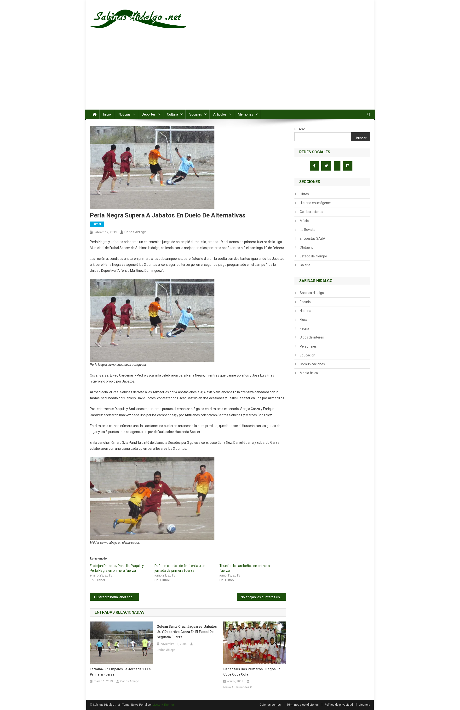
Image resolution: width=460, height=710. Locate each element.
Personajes (308, 346)
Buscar (299, 129)
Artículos (220, 114)
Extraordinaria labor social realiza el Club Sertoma (118, 597)
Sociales (195, 114)
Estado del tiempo (313, 256)
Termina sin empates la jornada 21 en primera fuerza (120, 671)
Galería (305, 265)
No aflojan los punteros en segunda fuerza (263, 597)
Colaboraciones (311, 212)
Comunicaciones (312, 364)
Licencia (364, 704)
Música (305, 221)
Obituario (307, 247)
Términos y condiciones (303, 704)
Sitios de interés (312, 337)
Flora (303, 320)
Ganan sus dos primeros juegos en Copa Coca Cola (251, 671)
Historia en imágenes (316, 203)
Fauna (304, 328)
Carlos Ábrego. (135, 232)
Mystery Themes (163, 704)
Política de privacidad (339, 704)
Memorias (245, 114)
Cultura (172, 114)
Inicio (107, 114)
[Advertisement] (230, 73)
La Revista (307, 230)
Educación (307, 355)
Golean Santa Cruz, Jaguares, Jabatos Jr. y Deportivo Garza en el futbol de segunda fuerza (187, 632)
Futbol (97, 224)
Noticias (125, 114)
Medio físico (309, 373)
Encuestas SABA (312, 238)
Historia (305, 311)
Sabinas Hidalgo (312, 293)
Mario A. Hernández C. (238, 687)
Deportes (149, 114)
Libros (304, 194)
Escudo (305, 302)
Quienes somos (270, 704)
